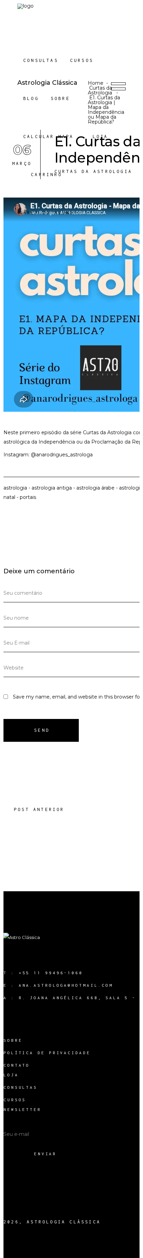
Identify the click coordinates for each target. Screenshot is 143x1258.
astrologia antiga (52, 488)
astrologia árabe (95, 488)
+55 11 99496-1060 (51, 972)
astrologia (15, 488)
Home (95, 83)
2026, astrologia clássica (52, 1221)
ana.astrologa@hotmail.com (66, 985)
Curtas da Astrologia (100, 90)
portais (28, 497)
